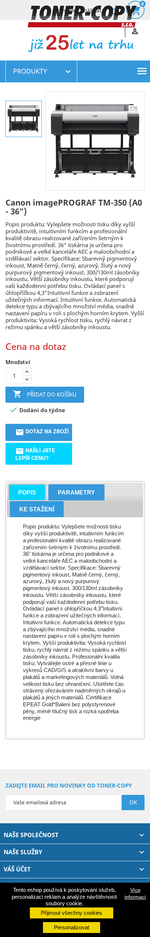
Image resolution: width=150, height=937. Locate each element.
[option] (23, 119)
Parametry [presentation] (76, 492)
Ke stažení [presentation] (36, 509)
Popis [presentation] (27, 492)
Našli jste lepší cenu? (35, 453)
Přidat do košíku (44, 394)
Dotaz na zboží (42, 431)
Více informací (135, 893)
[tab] (27, 492)
